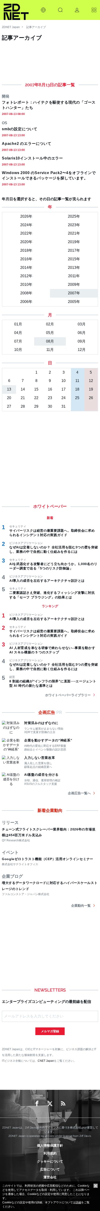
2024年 (26, 225)
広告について (50, 1169)
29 (36, 406)
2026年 (26, 216)
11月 (50, 350)
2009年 (74, 284)
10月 (18, 350)
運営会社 (50, 1177)
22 (36, 398)
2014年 (26, 268)
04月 (18, 333)
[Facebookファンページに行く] (37, 1103)
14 (23, 389)
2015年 (74, 259)
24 (63, 398)
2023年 (74, 225)
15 (36, 389)
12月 (82, 350)
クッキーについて (50, 1161)
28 (23, 406)
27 (9, 406)
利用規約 (50, 1153)
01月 (18, 324)
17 (63, 389)
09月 (82, 341)
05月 (50, 333)
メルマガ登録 (50, 1031)
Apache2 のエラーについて (26, 144)
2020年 (26, 242)
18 (77, 389)
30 (50, 406)
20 (9, 398)
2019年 (74, 242)
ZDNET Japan (11, 27)
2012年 (26, 276)
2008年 (26, 293)
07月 (18, 341)
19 (91, 389)
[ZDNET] (16, 10)
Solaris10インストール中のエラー (32, 158)
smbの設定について (19, 129)
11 (77, 381)
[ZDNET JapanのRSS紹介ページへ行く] (63, 1103)
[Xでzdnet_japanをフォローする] (50, 1103)
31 (63, 406)
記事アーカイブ (36, 27)
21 (23, 398)
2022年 (26, 233)
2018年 (26, 250)
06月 (82, 333)
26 (91, 398)
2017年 (74, 250)
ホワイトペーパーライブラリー (68, 695)
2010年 (26, 284)
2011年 (74, 276)
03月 (82, 324)
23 (50, 398)
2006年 (26, 302)
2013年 (74, 268)
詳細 (78, 1202)
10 (63, 381)
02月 (50, 324)
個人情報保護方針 (50, 1145)
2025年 (74, 216)
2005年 (74, 302)
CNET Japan (46, 1060)
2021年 (74, 233)
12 (91, 381)
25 (77, 398)
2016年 (26, 259)
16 (50, 389)
